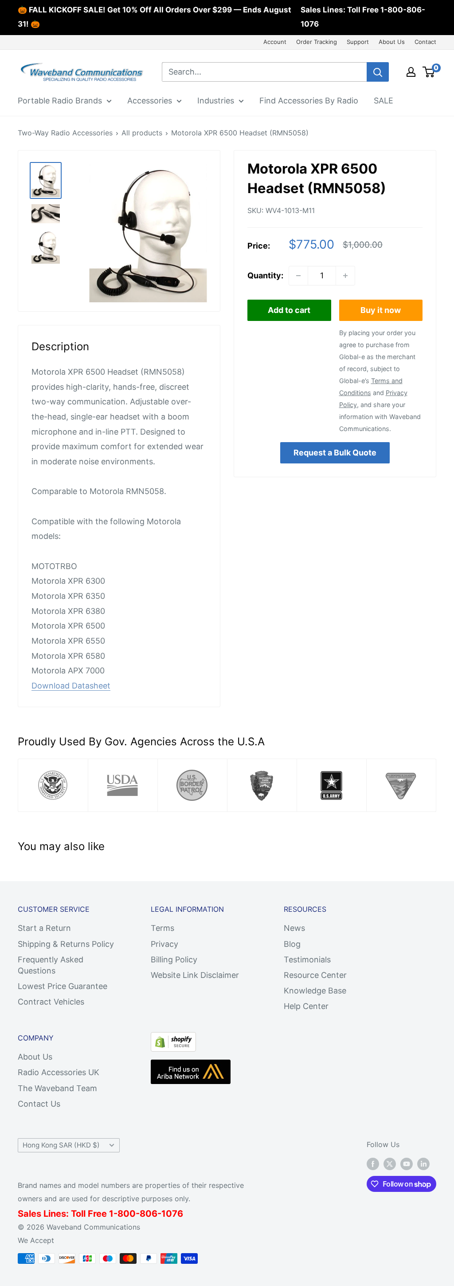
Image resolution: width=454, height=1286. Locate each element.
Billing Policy (174, 959)
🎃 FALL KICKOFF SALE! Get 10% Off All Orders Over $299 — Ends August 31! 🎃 (154, 16)
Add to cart (289, 310)
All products (141, 132)
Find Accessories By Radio (308, 100)
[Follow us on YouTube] (406, 1164)
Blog (292, 944)
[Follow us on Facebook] (373, 1164)
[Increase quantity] (345, 275)
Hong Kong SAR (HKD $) (61, 1145)
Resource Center (315, 975)
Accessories (149, 100)
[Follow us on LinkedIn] (423, 1164)
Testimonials (307, 959)
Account (274, 41)
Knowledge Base (315, 990)
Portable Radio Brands (60, 100)
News (294, 928)
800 (126, 1213)
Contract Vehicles (51, 1001)
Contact (425, 41)
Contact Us (39, 1103)
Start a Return (44, 928)
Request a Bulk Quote (335, 452)
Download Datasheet (70, 685)
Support (358, 41)
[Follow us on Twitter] (390, 1164)
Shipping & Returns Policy (66, 944)
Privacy (164, 944)
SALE (383, 100)
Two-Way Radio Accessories (65, 132)
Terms (162, 928)
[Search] (378, 72)
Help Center (306, 1006)
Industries (215, 100)
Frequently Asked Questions (50, 965)
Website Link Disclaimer (195, 975)
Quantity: (265, 275)
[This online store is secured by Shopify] (173, 1039)
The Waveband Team (57, 1088)
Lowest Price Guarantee (62, 986)
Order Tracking (316, 41)
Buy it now (380, 310)
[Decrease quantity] (298, 275)
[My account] (411, 72)
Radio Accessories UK (58, 1072)
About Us (392, 41)
